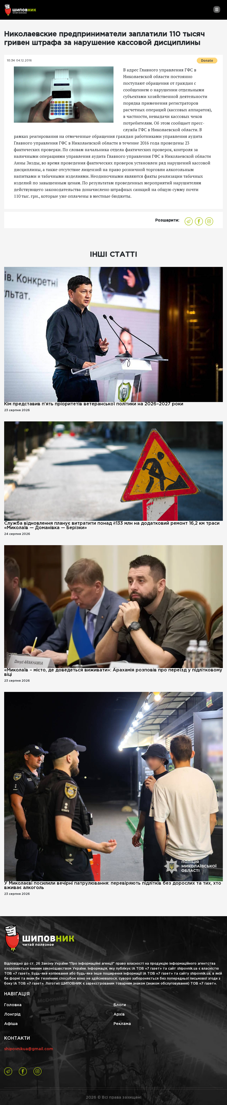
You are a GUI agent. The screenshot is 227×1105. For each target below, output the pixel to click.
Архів (119, 1014)
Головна (13, 1005)
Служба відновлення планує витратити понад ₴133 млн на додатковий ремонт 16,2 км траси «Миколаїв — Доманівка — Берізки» (112, 525)
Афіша (11, 1024)
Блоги (120, 1005)
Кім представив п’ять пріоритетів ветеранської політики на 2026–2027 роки (93, 404)
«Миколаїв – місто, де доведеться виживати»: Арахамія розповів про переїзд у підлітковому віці (113, 672)
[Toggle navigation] (216, 9)
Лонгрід (12, 1014)
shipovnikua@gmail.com (28, 1049)
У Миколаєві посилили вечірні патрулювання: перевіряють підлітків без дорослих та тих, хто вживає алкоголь (112, 885)
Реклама (122, 1024)
